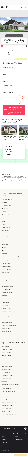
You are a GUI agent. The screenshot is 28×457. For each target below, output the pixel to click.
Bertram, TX (4, 221)
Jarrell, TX (3, 241)
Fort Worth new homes (6, 275)
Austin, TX (3, 218)
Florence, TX (4, 233)
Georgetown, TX (5, 236)
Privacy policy (4, 442)
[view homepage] (4, 7)
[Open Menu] (25, 7)
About (2, 436)
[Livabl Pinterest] (25, 433)
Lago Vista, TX (4, 247)
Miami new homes (5, 289)
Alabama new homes (6, 302)
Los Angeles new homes (7, 286)
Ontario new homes (6, 411)
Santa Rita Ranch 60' (18, 42)
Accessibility (4, 439)
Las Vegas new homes (6, 283)
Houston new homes (6, 278)
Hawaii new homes (5, 334)
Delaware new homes (6, 322)
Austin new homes (5, 263)
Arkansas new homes (6, 311)
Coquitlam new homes (6, 358)
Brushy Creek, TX (5, 227)
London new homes (6, 369)
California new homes (6, 314)
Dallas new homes (5, 272)
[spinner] (21, 7)
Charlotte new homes (6, 266)
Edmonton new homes (6, 361)
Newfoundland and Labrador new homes (10, 399)
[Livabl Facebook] (21, 433)
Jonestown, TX (4, 244)
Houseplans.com (18, 447)
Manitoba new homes (6, 394)
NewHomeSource (5, 447)
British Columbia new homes (8, 391)
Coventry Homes (10, 42)
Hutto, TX (3, 238)
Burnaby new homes (6, 352)
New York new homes (6, 292)
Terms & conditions (18, 439)
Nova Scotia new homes (7, 405)
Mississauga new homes (7, 375)
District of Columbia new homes (8, 325)
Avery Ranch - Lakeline (6, 199)
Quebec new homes (6, 417)
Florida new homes (5, 328)
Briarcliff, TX (4, 224)
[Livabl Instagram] (17, 433)
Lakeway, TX (4, 250)
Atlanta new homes (5, 260)
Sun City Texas (4, 208)
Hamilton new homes (6, 363)
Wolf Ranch (4, 211)
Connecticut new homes (7, 319)
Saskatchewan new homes (7, 420)
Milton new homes (5, 372)
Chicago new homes (6, 269)
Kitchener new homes (6, 366)
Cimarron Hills (4, 202)
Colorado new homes (6, 316)
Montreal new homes (6, 378)
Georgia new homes (6, 331)
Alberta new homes (6, 388)
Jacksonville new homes (7, 280)
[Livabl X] (13, 433)
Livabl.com (8, 181)
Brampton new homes (6, 349)
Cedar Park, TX (5, 230)
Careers (16, 436)
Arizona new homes (6, 308)
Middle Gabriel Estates (6, 205)
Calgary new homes (6, 355)
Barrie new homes (5, 346)
